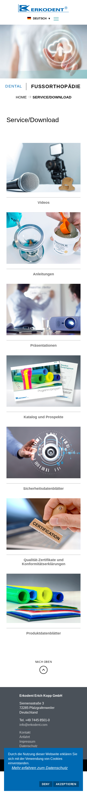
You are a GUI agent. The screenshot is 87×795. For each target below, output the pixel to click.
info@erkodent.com (33, 724)
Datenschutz (28, 746)
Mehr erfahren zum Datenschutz (40, 768)
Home (21, 97)
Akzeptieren (66, 784)
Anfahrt (24, 737)
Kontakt (24, 732)
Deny (46, 784)
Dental (13, 86)
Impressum (27, 741)
